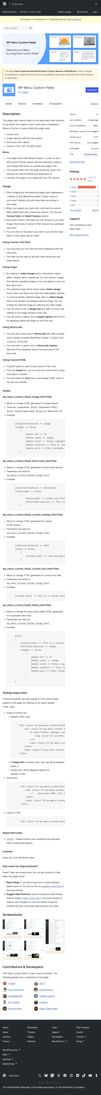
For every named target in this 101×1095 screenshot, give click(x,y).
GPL (11, 857)
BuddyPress (10, 1064)
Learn (54, 1027)
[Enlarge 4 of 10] (18, 956)
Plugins (30, 1036)
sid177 (42, 983)
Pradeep (43, 1002)
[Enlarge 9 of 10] (61, 923)
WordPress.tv (59, 1041)
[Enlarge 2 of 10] (18, 935)
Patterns (31, 1041)
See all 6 (94, 148)
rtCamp (24, 92)
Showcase (32, 1027)
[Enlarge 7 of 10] (40, 944)
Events (79, 1032)
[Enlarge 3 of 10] (18, 944)
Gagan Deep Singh (48, 1008)
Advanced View (77, 162)
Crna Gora (14, 1075)
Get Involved (82, 1027)
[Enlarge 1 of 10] (18, 923)
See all (95, 210)
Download (92, 90)
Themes (31, 1032)
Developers (57, 1036)
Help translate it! (74, 19)
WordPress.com (12, 1050)
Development (55, 103)
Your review (75, 210)
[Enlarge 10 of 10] (61, 949)
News (5, 1032)
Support (94, 103)
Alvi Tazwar (13, 1002)
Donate (81, 1036)
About (5, 1027)
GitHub (10, 839)
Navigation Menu (90, 154)
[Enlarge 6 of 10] (40, 934)
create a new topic (31, 898)
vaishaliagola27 (15, 996)
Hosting (6, 1036)
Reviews (22, 103)
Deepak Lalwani (47, 996)
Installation (37, 103)
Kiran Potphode (16, 989)
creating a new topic (51, 886)
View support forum (79, 235)
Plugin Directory (10, 12)
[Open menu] (97, 4)
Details (8, 103)
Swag (80, 1041)
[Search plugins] (30, 28)
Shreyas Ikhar (14, 1008)
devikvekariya (46, 989)
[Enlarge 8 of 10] (40, 956)
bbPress (8, 1059)
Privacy (6, 1041)
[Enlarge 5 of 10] (40, 923)
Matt (6, 1054)
